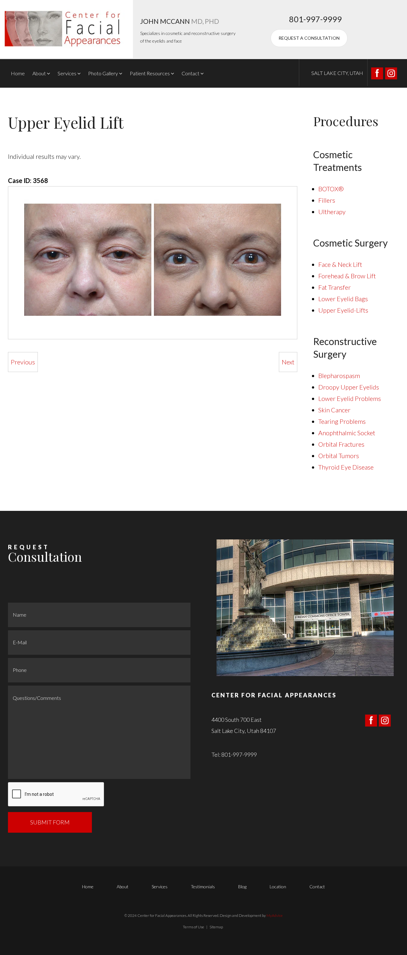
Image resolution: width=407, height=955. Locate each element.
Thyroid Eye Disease (346, 467)
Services (67, 73)
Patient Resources (150, 73)
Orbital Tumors (338, 455)
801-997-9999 (315, 19)
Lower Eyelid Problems (349, 398)
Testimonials (203, 886)
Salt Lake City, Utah (337, 73)
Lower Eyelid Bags (343, 298)
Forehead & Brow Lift (347, 276)
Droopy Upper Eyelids (348, 387)
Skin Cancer (334, 410)
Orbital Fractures (341, 444)
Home (18, 73)
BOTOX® (331, 189)
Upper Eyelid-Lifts (343, 310)
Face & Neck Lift (340, 264)
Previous (23, 362)
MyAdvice (274, 915)
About (39, 73)
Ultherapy (332, 211)
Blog (242, 886)
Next (288, 362)
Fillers (326, 200)
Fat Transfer (334, 287)
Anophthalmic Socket (346, 433)
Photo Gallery (103, 73)
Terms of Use (193, 927)
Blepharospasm (339, 375)
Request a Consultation (309, 38)
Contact (190, 73)
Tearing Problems (342, 421)
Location (278, 886)
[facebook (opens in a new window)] (378, 72)
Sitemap (216, 927)
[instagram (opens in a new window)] (391, 72)
